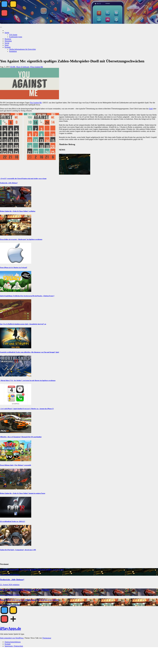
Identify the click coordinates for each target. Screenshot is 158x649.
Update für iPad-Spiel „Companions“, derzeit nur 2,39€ (18, 550)
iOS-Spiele (13, 35)
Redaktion (13, 51)
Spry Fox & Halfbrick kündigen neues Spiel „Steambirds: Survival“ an (23, 324)
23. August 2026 (6, 575)
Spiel (151, 109)
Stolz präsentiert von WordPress (12, 638)
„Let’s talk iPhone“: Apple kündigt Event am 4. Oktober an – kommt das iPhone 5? (27, 408)
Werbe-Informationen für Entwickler (22, 49)
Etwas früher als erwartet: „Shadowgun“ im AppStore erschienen (21, 239)
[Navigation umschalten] (1, 27)
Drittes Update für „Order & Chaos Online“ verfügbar (17, 211)
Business (8, 39)
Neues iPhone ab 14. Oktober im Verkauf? (13, 267)
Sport (7, 45)
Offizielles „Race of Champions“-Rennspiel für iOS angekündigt (21, 437)
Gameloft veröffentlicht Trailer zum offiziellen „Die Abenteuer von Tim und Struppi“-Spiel (29, 352)
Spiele (7, 33)
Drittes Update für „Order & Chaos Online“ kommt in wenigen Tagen (22, 493)
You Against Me (36, 103)
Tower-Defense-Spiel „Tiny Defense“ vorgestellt (15, 465)
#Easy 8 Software (22, 67)
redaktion (16, 575)
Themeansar (46, 638)
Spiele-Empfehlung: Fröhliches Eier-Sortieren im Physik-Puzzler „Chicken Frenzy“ (27, 296)
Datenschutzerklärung (13, 642)
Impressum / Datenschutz (14, 646)
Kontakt (8, 47)
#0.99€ (12, 67)
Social (7, 43)
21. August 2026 (6, 605)
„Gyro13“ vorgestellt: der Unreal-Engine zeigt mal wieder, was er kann (23, 178)
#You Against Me (36, 67)
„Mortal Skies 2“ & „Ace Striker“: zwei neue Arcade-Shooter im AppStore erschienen (27, 380)
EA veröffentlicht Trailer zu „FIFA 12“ (12, 521)
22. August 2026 (6, 585)
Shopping (8, 41)
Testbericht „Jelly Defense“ (9, 183)
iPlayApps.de (5, 19)
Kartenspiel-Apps (15, 37)
